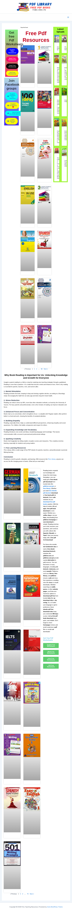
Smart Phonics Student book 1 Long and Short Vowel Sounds (59, 107)
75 (27, 894)
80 (41, 369)
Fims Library (52, 459)
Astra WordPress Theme (55, 907)
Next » (46, 369)
